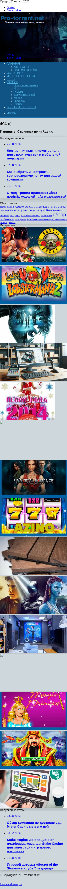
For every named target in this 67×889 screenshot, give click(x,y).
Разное (12, 82)
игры (17, 215)
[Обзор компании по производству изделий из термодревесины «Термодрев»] (33, 574)
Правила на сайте (25, 69)
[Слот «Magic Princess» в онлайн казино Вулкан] (33, 729)
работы (54, 219)
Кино (11, 79)
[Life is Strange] (33, 690)
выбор (58, 210)
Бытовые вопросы (21, 107)
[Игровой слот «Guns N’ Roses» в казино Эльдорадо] (33, 264)
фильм (11, 222)
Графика (19, 101)
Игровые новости (21, 76)
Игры (17, 88)
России (53, 207)
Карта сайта (21, 66)
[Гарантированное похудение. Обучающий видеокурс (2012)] (33, 458)
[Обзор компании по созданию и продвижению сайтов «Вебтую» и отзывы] (33, 806)
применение (43, 219)
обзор (59, 214)
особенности (7, 219)
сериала (62, 219)
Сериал (62, 207)
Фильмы (19, 91)
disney (3, 207)
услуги (3, 222)
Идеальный (33, 207)
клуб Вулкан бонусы (30, 215)
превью (32, 219)
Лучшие (44, 206)
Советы (3, 210)
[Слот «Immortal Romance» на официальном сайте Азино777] (33, 496)
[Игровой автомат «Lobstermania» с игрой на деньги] (33, 302)
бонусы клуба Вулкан (42, 210)
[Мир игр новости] (23, 48)
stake (9, 207)
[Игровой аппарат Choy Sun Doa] (33, 768)
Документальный (25, 94)
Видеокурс (20, 206)
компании (46, 215)
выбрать (4, 215)
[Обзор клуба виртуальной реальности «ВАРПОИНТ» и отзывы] (33, 651)
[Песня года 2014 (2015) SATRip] (27, 419)
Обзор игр (15, 72)
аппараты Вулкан (17, 210)
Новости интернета (26, 85)
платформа (20, 219)
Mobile (18, 97)
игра (12, 215)
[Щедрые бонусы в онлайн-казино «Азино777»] (33, 535)
